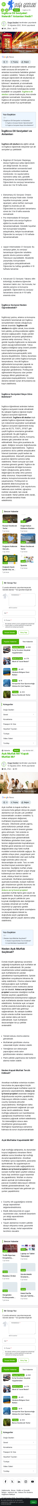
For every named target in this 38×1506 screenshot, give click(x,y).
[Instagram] (25, 1481)
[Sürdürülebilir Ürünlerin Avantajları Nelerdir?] (28, 1271)
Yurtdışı (6, 743)
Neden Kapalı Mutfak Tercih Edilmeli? (19, 941)
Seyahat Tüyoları (10, 729)
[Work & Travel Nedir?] (19, 661)
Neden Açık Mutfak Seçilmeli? (15, 938)
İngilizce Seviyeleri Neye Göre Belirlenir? (20, 125)
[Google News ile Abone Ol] (8, 57)
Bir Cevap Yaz (10, 583)
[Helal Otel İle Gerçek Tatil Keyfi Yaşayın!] (28, 1291)
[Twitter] (12, 1481)
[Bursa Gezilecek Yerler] (19, 694)
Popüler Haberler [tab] (10, 642)
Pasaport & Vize (9, 724)
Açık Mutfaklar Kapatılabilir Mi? (17, 943)
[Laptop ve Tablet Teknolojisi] (28, 1252)
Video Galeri (8, 738)
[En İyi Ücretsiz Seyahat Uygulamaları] (19, 650)
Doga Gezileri (13, 22)
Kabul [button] (33, 1502)
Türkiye (6, 734)
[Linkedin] (19, 1481)
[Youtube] (32, 1481)
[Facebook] (5, 1481)
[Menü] (4, 4)
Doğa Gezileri (8, 710)
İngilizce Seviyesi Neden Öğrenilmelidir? (20, 123)
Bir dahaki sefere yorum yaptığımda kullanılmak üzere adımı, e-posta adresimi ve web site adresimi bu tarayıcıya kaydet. (19, 625)
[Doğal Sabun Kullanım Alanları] (28, 523)
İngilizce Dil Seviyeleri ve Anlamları (17, 120)
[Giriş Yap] (6, 10)
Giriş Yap (23, 632)
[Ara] (2, 10)
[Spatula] (28, 563)
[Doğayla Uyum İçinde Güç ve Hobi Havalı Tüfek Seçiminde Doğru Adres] (10, 563)
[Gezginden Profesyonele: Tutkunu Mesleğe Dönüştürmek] (10, 1291)
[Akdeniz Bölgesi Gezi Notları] (19, 672)
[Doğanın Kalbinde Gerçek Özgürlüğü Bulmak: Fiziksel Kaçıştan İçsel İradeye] (10, 543)
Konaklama (7, 719)
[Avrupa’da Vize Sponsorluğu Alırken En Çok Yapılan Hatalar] (19, 683)
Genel (5, 714)
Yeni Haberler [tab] (28, 642)
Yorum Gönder (9, 632)
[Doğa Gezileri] (21, 5)
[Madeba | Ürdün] (10, 1271)
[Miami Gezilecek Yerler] (28, 543)
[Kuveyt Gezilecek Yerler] (10, 523)
